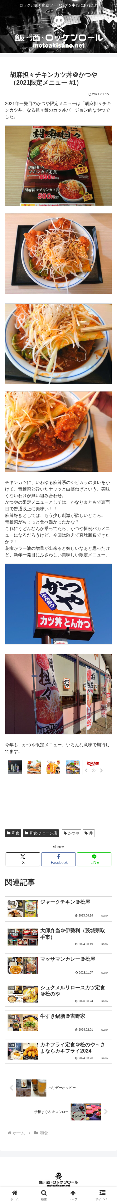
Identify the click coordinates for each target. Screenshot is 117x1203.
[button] (104, 886)
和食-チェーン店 (43, 833)
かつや (73, 833)
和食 (15, 833)
